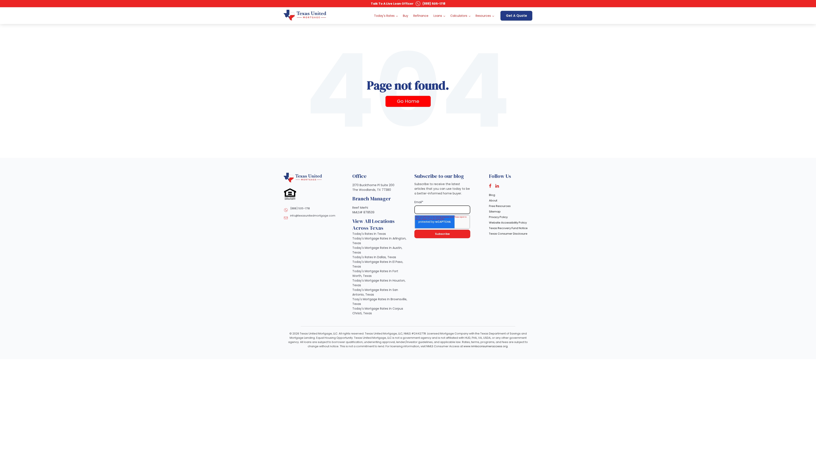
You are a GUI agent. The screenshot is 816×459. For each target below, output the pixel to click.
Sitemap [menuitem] (495, 212)
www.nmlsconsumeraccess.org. (485, 346)
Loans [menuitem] (438, 16)
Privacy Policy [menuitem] (498, 217)
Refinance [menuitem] (420, 16)
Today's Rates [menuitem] (384, 16)
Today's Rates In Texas (369, 234)
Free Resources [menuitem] (500, 206)
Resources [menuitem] (483, 16)
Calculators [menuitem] (458, 16)
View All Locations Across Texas (373, 224)
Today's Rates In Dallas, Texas (374, 257)
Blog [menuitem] (492, 195)
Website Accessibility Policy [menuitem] (508, 223)
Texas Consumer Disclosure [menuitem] (508, 234)
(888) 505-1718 (433, 3)
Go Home (408, 101)
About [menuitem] (493, 200)
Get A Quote (516, 15)
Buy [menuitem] (405, 16)
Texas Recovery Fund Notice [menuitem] (508, 228)
